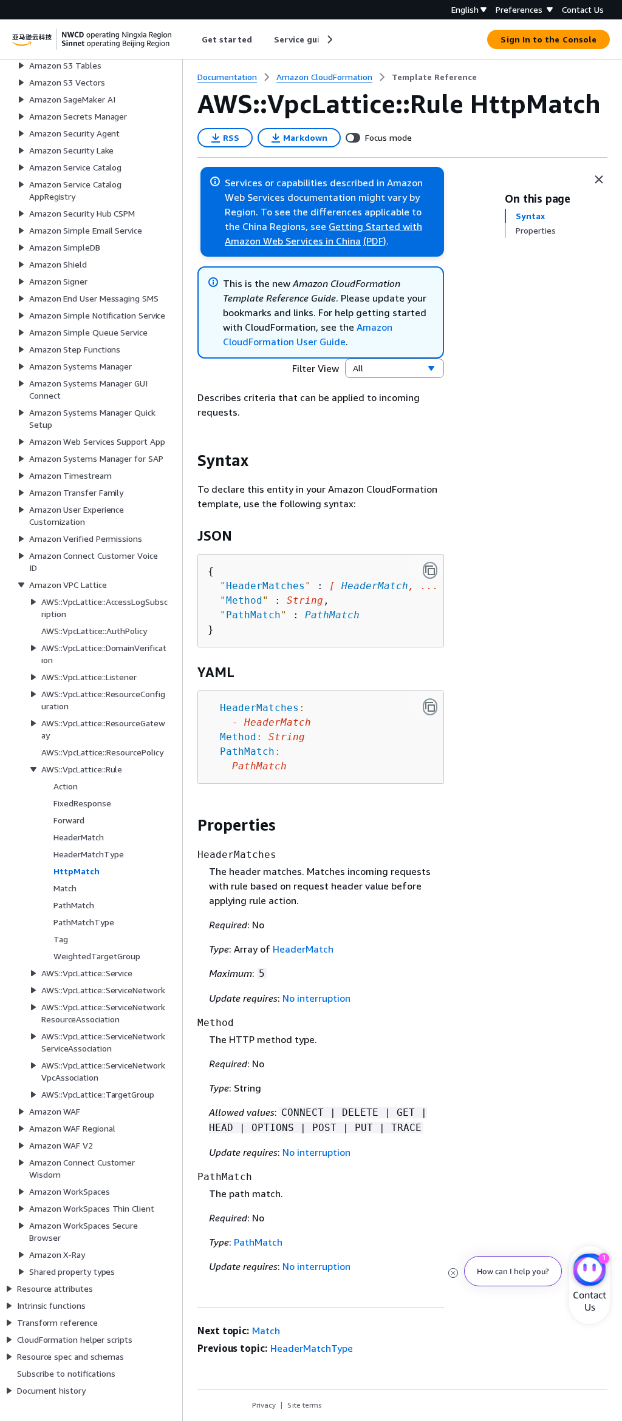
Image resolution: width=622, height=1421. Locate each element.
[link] (434, 77)
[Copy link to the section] (187, 460)
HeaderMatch (374, 586)
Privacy (264, 1404)
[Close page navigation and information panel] (598, 179)
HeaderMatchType (311, 1348)
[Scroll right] (329, 39)
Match (266, 1331)
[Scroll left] (192, 39)
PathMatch (332, 615)
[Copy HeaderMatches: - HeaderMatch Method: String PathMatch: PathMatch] (430, 706)
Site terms (304, 1404)
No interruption (316, 998)
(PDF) (374, 241)
